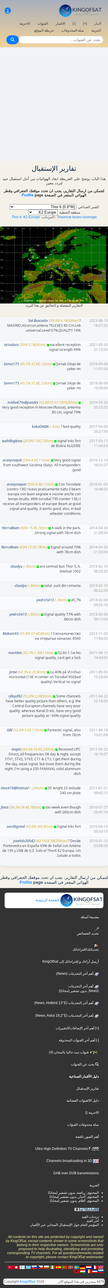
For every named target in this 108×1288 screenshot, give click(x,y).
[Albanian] (76, 1271)
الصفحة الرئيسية (47, 900)
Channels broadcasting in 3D (69, 1161)
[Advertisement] (54, 104)
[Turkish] (10, 1267)
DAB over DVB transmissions (76, 1173)
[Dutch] (88, 1267)
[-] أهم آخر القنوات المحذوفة (79, 1040)
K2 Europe (31, 217)
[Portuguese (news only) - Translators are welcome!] (64, 1267)
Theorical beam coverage (77, 217)
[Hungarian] (82, 1271)
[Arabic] (16, 1267)
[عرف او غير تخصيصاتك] (8, 10)
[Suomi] (22, 1267)
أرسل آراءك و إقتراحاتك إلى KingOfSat (70, 962)
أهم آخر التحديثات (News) (75, 974)
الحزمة (96, 30)
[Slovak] (34, 1267)
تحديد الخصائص (88, 933)
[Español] (58, 1267)
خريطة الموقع (44, 30)
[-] (74, 24)
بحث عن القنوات (83, 1064)
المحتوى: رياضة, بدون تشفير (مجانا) (73, 1193)
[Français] (94, 1267)
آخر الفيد (92, 1221)
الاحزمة (25, 24)
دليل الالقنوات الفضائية (83, 1101)
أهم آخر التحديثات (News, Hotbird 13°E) (64, 1003)
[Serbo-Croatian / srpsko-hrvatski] (94, 1271)
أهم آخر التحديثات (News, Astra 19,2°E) (64, 1016)
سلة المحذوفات (72, 30)
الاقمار (60, 24)
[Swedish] (76, 1267)
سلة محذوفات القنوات (83, 1125)
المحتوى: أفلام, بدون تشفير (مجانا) (74, 1201)
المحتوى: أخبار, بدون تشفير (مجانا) (74, 1197)
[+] (85, 24)
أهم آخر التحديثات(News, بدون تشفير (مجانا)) (79, 988)
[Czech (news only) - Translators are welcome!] (40, 1267)
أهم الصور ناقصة (87, 1137)
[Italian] (52, 1267)
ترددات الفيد (90, 1217)
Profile (27, 195)
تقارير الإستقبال (87, 1088)
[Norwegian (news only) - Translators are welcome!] (70, 1267)
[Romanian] (88, 1271)
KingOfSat (27, 1282)
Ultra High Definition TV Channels (62, 1149)
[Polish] (46, 1267)
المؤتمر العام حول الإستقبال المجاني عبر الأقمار (64, 1225)
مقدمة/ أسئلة (90, 917)
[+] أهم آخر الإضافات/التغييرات (77, 1028)
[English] (100, 1267)
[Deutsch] (82, 1267)
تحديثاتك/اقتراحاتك (86, 949)
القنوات (42, 24)
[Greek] (28, 1267)
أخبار (97, 24)
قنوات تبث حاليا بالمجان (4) (69, 1052)
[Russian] (100, 1271)
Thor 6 (17, 217)
